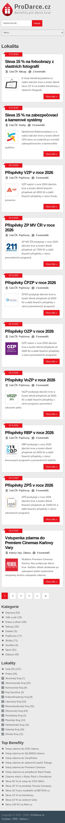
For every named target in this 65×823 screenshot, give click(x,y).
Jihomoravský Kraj (15, 683)
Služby (22, 125)
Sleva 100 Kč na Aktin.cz (18, 804)
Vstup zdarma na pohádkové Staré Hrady (28, 772)
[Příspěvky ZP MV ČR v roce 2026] (13, 247)
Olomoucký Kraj (14, 710)
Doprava (10, 612)
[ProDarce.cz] (27, 14)
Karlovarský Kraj (14, 687)
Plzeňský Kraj (12, 720)
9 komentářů (42, 178)
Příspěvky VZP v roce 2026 (29, 172)
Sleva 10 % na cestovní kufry (21, 799)
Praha (8, 673)
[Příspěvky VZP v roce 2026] (13, 189)
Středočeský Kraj (14, 724)
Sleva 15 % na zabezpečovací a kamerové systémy (31, 117)
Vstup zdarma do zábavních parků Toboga (28, 762)
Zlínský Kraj (11, 734)
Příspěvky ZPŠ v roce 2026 (29, 485)
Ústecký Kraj (12, 729)
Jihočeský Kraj (13, 678)
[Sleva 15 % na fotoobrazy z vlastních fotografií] (13, 83)
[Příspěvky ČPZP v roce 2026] (13, 299)
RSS (15, 818)
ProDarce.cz (37, 815)
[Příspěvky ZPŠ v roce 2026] (13, 502)
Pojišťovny (24, 178)
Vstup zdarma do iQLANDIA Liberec (25, 753)
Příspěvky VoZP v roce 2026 (30, 380)
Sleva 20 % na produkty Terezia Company (28, 785)
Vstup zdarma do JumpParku (21, 758)
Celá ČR (13, 71)
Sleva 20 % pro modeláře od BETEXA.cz (27, 790)
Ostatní (9, 631)
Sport (8, 649)
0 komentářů (38, 125)
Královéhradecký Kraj (17, 697)
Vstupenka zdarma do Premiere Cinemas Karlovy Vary (29, 543)
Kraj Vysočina (12, 692)
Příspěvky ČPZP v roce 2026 (30, 282)
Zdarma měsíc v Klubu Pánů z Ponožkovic (28, 776)
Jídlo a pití (11, 617)
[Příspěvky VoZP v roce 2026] (13, 397)
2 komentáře (39, 71)
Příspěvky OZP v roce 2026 (29, 331)
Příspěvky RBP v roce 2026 (29, 432)
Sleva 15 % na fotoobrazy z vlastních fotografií (29, 64)
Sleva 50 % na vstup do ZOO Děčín (24, 781)
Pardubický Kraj (14, 715)
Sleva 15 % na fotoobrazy (19, 795)
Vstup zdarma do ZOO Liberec (22, 748)
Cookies (6, 818)
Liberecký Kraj (13, 701)
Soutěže (9, 645)
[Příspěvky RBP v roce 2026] (13, 449)
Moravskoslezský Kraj (17, 706)
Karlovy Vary (15, 553)
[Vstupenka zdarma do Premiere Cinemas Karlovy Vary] (13, 564)
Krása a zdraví (13, 622)
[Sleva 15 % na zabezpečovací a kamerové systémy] (13, 137)
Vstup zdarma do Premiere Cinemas (25, 767)
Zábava (27, 553)
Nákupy (23, 71)
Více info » (51, 96)
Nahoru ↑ (25, 818)
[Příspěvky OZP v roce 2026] (13, 348)
